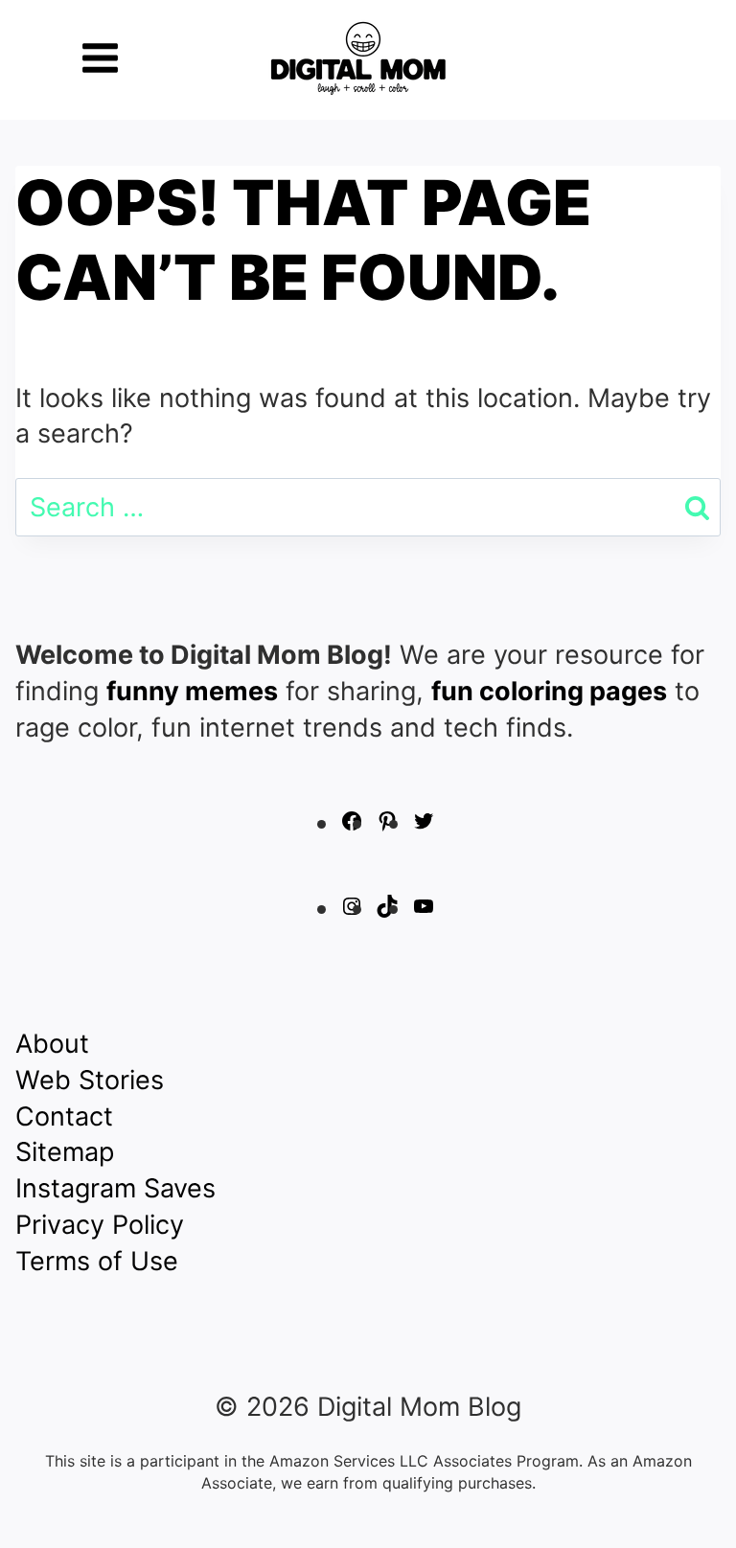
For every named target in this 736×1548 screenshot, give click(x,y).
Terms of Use (96, 1261)
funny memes (192, 691)
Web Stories (89, 1080)
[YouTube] (423, 908)
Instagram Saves (115, 1188)
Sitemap (64, 1152)
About (52, 1043)
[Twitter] (423, 823)
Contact (64, 1116)
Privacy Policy (99, 1225)
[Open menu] (100, 57)
